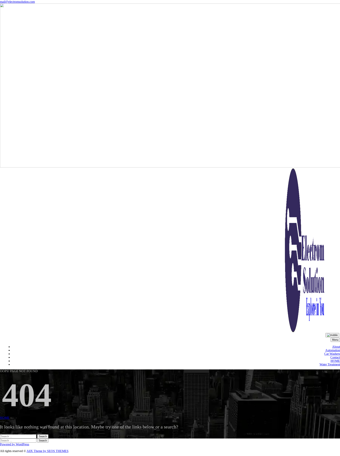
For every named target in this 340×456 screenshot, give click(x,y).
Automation (332, 350)
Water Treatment (330, 364)
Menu (335, 339)
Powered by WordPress (14, 444)
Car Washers (332, 353)
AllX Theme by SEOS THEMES (47, 451)
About (336, 346)
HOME (335, 361)
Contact (335, 357)
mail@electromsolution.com (17, 1)
